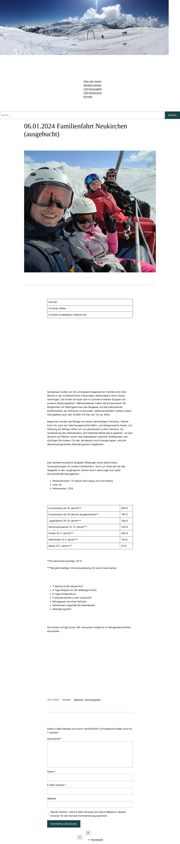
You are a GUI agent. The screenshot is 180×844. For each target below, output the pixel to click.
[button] (90, 681)
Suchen (172, 115)
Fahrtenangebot (93, 699)
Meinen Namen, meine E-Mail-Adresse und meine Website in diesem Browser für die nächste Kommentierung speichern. (88, 814)
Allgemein (79, 699)
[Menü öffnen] (79, 837)
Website (51, 798)
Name (51, 771)
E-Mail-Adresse (56, 785)
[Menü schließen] (88, 833)
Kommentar (54, 738)
